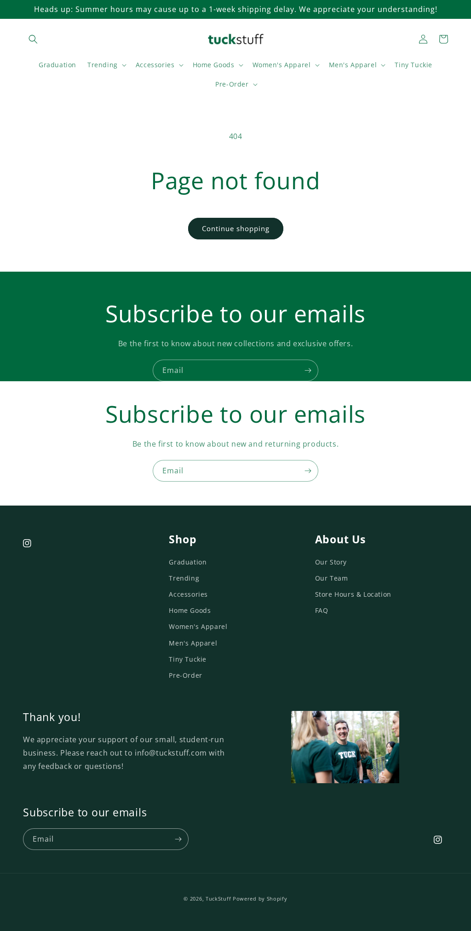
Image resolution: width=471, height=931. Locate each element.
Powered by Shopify (260, 898)
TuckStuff (218, 898)
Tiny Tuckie (188, 659)
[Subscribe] (308, 370)
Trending (184, 578)
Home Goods (190, 610)
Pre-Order (185, 675)
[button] (33, 39)
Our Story (331, 562)
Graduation (188, 562)
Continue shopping (236, 228)
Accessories (188, 594)
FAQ (321, 610)
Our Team (331, 578)
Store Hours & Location (353, 594)
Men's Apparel (193, 643)
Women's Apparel (198, 626)
